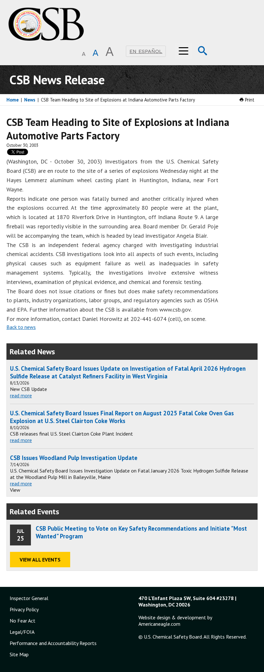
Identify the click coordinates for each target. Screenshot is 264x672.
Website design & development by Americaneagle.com (175, 620)
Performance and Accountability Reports (53, 643)
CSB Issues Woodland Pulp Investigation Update (73, 458)
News (29, 100)
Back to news (21, 327)
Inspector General (29, 598)
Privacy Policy (24, 609)
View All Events (40, 559)
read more (21, 395)
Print (249, 100)
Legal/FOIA (22, 632)
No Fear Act (22, 620)
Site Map (19, 654)
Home (12, 100)
